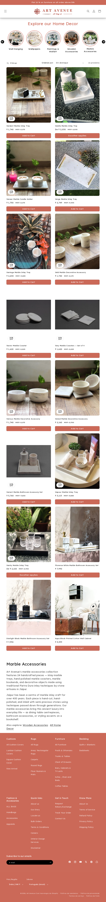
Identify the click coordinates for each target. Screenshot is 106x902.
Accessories (12, 818)
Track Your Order (63, 813)
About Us (83, 804)
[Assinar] (50, 862)
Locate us (35, 815)
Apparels (10, 824)
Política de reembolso (69, 893)
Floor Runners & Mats (38, 773)
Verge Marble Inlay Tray (66, 199)
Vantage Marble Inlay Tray (18, 272)
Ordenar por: (47, 63)
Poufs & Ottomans (63, 750)
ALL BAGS (11, 806)
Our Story (35, 810)
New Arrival (11, 769)
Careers (34, 833)
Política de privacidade (90, 893)
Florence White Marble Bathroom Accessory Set (76, 565)
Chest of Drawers (63, 762)
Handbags (11, 812)
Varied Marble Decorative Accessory (71, 419)
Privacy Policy (86, 821)
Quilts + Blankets (87, 745)
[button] (5, 11)
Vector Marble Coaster (16, 346)
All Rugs (34, 745)
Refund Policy (85, 815)
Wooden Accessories (35, 725)
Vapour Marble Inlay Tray (66, 492)
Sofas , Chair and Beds (63, 778)
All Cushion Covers (15, 745)
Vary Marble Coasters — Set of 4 (70, 346)
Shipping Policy (86, 827)
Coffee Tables (61, 786)
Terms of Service (87, 810)
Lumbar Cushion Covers (14, 752)
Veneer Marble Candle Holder (19, 199)
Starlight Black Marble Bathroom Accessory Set (27, 638)
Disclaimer (36, 848)
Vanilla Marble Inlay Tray (66, 126)
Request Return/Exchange (63, 805)
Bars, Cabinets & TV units (63, 769)
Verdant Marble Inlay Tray (18, 126)
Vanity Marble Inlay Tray (17, 565)
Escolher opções (77, 135)
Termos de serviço (76, 896)
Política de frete (93, 896)
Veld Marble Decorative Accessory (70, 272)
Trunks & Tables (62, 756)
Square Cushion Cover (13, 761)
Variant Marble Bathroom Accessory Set (24, 492)
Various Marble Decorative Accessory (23, 419)
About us (35, 804)
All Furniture (60, 745)
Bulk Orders (36, 821)
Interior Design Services (38, 840)
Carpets (34, 759)
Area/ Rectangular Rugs (39, 752)
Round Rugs (36, 765)
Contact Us (60, 818)
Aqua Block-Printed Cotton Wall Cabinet (73, 638)
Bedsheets (84, 750)
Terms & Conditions (40, 827)
